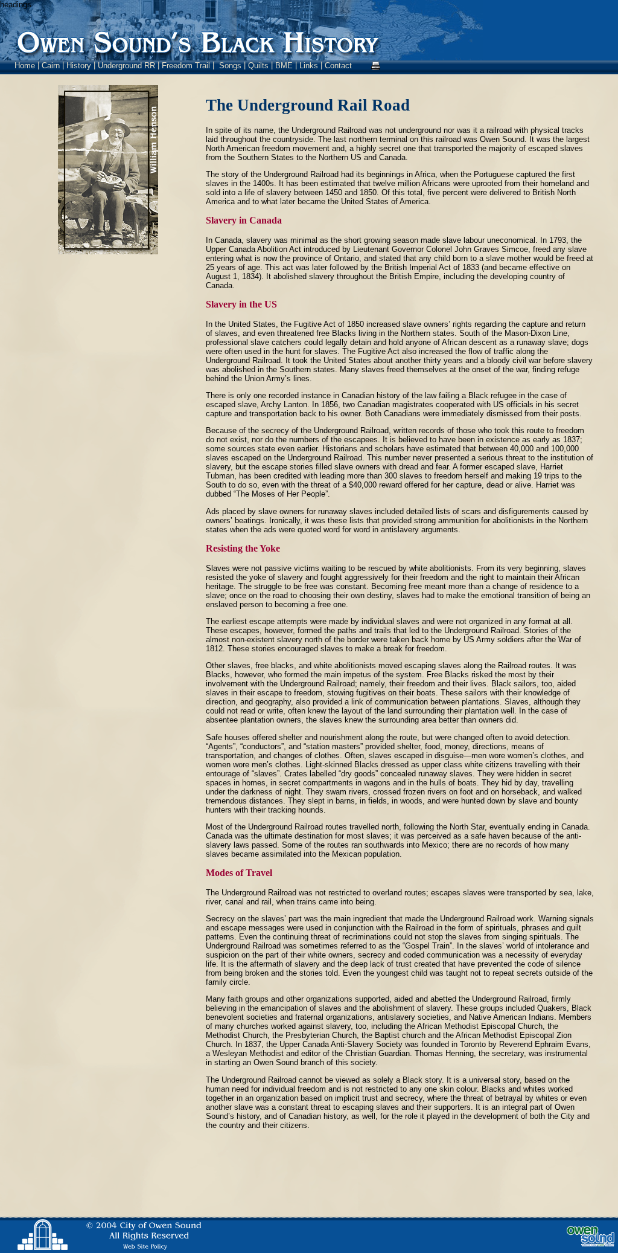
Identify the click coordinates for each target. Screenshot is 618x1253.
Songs (230, 65)
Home (24, 65)
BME (285, 65)
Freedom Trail (185, 65)
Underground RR (126, 65)
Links (308, 65)
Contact (338, 65)
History (79, 65)
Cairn (50, 65)
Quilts (258, 65)
